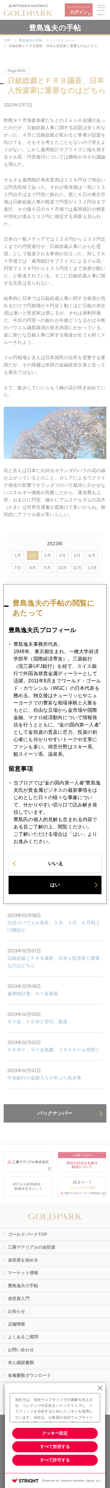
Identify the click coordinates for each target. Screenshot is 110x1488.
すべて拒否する (55, 1446)
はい (55, 884)
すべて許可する (55, 1459)
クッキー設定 (55, 1433)
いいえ (55, 863)
